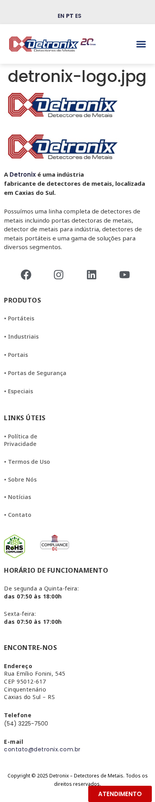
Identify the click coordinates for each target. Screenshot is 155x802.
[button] (141, 44)
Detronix (23, 174)
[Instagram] (61, 274)
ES (78, 16)
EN (61, 16)
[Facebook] (28, 274)
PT (70, 16)
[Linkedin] (94, 274)
